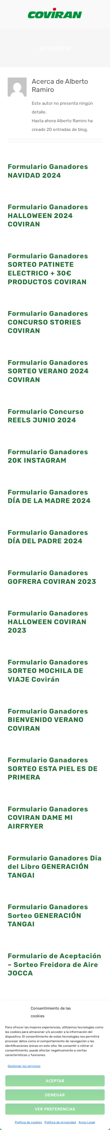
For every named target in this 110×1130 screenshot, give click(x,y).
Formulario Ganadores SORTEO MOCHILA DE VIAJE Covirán (48, 670)
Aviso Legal (87, 1122)
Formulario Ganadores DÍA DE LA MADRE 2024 (49, 496)
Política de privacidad (60, 1122)
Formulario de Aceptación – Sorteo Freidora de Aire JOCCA (54, 964)
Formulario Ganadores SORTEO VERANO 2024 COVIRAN (48, 371)
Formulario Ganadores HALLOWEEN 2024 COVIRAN (48, 215)
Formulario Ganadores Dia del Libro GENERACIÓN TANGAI (55, 866)
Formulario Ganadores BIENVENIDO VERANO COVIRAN (48, 720)
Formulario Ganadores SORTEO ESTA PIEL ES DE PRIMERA (53, 768)
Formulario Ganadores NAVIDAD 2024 (48, 171)
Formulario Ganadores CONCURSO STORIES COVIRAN (48, 322)
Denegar (55, 1095)
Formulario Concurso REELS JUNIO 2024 (46, 415)
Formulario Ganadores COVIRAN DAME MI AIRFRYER (48, 817)
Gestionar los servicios (24, 1066)
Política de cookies (28, 1122)
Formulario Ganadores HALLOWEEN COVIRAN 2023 (48, 621)
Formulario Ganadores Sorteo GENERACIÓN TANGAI (48, 915)
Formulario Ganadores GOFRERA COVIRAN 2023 (52, 577)
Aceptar (55, 1081)
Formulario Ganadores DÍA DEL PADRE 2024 (48, 536)
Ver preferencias (55, 1109)
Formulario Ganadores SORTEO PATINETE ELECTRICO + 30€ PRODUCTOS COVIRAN (48, 269)
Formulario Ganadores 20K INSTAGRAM (48, 456)
